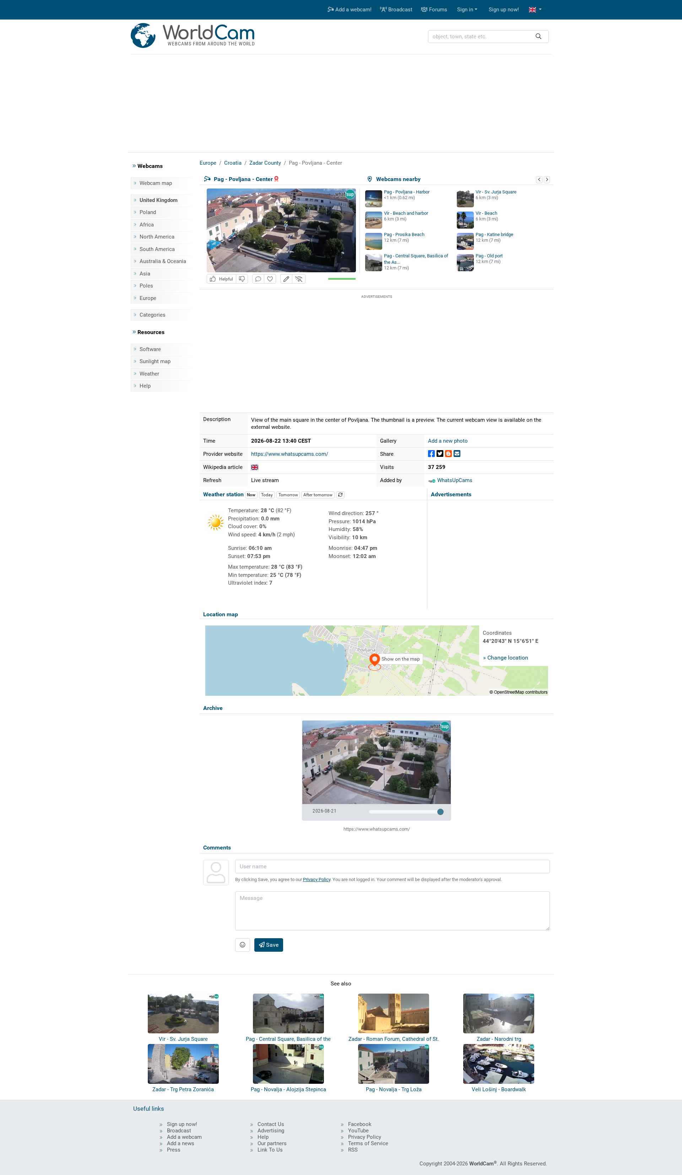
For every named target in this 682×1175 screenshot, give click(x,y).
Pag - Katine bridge (494, 234)
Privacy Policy (316, 879)
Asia (145, 273)
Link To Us (270, 1150)
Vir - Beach (486, 213)
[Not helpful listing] (242, 279)
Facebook (360, 1124)
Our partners (272, 1143)
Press (173, 1150)
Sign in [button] (465, 9)
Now (251, 494)
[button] (535, 10)
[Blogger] (448, 453)
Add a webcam (184, 1137)
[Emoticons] (242, 945)
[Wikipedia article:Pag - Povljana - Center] (254, 467)
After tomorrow (317, 494)
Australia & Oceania (163, 261)
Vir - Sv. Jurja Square (496, 192)
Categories (153, 315)
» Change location (505, 657)
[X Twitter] (440, 453)
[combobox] (488, 36)
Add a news (180, 1143)
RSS (353, 1150)
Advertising (271, 1130)
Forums (437, 9)
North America (157, 237)
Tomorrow (288, 494)
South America (157, 249)
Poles (146, 286)
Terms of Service (368, 1143)
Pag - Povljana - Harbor (406, 192)
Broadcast (399, 9)
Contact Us (271, 1124)
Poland (148, 212)
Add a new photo (448, 441)
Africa (147, 225)
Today (267, 494)
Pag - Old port (489, 255)
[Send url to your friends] (457, 453)
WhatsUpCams (454, 480)
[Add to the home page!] (270, 279)
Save (271, 944)
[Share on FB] (431, 453)
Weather (149, 374)
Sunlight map (155, 361)
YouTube (358, 1130)
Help (145, 386)
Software (150, 349)
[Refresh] (340, 494)
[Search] (538, 36)
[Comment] (258, 279)
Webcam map (156, 183)
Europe (148, 298)
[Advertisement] (341, 102)
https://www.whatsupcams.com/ (289, 454)
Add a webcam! (353, 9)
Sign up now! (504, 9)
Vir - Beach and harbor (406, 213)
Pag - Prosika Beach (404, 234)
